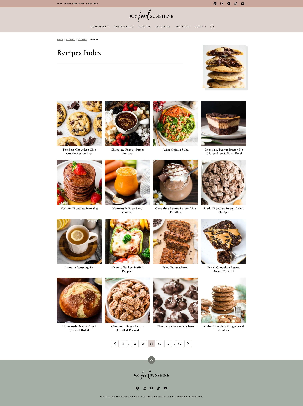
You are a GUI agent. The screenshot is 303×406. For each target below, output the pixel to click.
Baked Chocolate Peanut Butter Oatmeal (223, 269)
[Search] (212, 26)
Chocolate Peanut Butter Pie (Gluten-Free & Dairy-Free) (224, 151)
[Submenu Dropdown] (108, 26)
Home (60, 39)
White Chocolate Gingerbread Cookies (224, 328)
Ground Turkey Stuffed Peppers (127, 269)
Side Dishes (163, 26)
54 (152, 345)
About (199, 26)
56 (168, 345)
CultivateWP (195, 396)
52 (136, 345)
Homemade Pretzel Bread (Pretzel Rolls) (79, 328)
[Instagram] (221, 3)
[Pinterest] (214, 3)
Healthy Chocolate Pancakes (79, 208)
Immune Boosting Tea (79, 267)
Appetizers (183, 26)
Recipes (70, 39)
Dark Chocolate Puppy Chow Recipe (223, 210)
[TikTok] (235, 3)
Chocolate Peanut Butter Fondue (127, 151)
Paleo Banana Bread (176, 267)
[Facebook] (228, 3)
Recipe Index (98, 26)
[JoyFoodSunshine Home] (152, 15)
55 (160, 345)
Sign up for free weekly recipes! (77, 3)
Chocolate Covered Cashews (176, 326)
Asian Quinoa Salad (176, 149)
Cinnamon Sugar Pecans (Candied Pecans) (127, 328)
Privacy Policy (162, 396)
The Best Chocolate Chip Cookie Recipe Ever (79, 151)
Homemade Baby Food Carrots (127, 210)
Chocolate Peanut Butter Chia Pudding (175, 210)
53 (144, 345)
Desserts (144, 26)
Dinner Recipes (123, 26)
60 (180, 345)
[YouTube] (242, 3)
